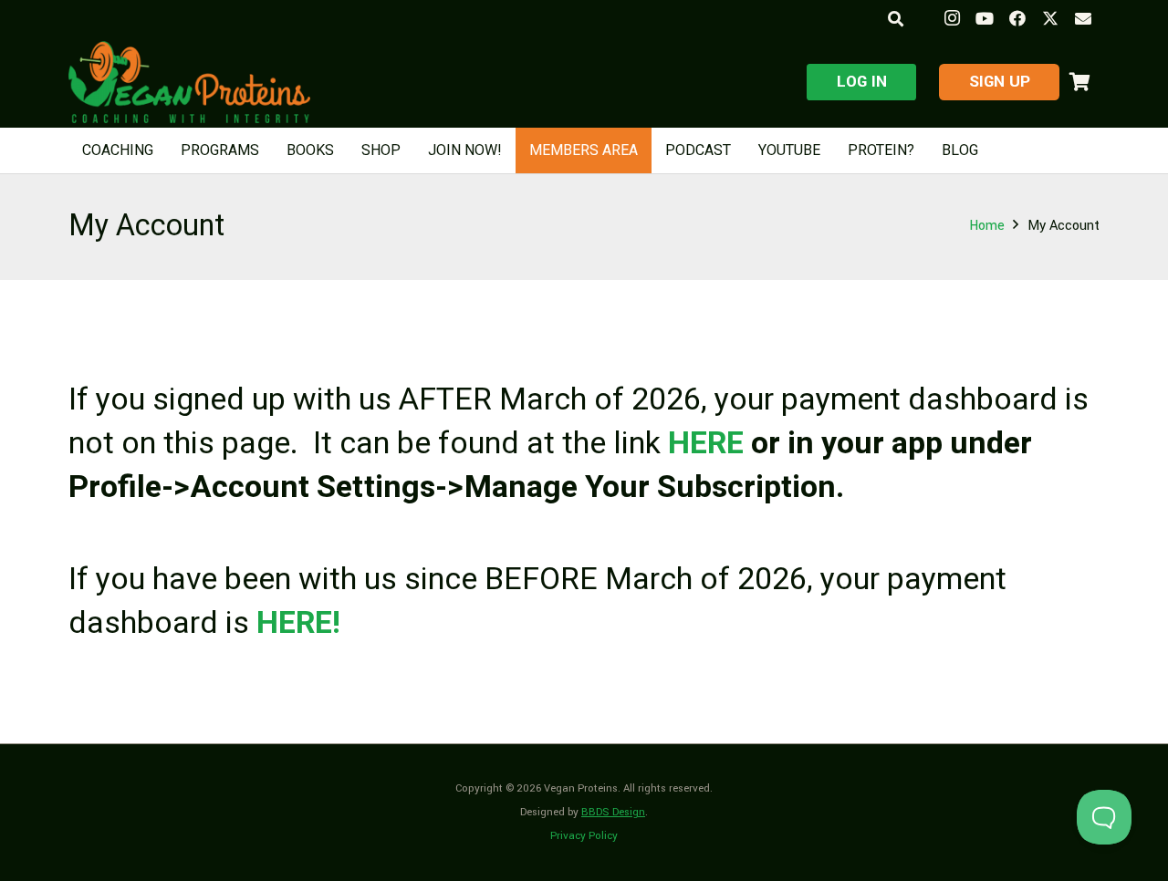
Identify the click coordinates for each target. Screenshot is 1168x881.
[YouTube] (984, 18)
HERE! (298, 623)
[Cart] (1079, 82)
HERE (706, 443)
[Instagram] (951, 18)
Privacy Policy (584, 836)
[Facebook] (1017, 18)
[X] (1050, 18)
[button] (895, 18)
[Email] (1083, 18)
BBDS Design (613, 812)
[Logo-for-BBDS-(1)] (189, 82)
